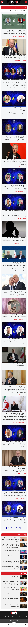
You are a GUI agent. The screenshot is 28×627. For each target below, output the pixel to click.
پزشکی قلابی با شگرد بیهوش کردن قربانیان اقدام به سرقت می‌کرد (11, 562)
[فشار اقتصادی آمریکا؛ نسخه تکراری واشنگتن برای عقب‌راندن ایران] (23, 589)
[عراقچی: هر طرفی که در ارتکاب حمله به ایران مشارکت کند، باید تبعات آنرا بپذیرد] (13, 99)
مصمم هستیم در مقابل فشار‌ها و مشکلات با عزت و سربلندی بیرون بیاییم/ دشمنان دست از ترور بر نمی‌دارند (10, 539)
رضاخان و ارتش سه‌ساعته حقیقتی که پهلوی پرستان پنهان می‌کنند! (11, 605)
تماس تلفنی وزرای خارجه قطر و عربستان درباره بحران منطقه (15, 315)
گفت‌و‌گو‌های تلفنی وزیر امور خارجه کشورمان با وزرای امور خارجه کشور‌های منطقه (14, 387)
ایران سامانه (12, 620)
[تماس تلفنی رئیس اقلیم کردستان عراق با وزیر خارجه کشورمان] (13, 483)
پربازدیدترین (8, 626)
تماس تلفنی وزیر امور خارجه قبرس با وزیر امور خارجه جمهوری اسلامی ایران (15, 211)
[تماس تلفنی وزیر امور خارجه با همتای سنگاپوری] (13, 330)
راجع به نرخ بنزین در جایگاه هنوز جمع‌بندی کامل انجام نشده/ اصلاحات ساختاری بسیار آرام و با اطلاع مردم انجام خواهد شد (10, 545)
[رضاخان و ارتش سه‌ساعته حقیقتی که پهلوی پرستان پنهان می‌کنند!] (23, 606)
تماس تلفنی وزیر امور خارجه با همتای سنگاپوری (17, 338)
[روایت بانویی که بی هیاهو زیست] (23, 577)
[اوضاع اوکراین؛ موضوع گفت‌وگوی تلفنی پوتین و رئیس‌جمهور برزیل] (13, 47)
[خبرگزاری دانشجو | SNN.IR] (14, 2)
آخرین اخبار (2, 626)
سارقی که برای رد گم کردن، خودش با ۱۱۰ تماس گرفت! (16, 237)
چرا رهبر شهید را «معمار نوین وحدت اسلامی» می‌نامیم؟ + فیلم (10, 594)
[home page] (14, 623)
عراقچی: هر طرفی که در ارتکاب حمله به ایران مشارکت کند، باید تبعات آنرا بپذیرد (14, 110)
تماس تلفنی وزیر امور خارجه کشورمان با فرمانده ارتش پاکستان (14, 136)
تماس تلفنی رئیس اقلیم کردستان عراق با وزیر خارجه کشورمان (14, 492)
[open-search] (2, 2)
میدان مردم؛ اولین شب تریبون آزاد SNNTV (11, 550)
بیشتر (4, 534)
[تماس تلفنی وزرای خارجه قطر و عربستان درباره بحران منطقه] (13, 306)
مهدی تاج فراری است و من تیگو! (13, 556)
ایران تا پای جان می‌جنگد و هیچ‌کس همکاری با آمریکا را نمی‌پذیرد (10, 567)
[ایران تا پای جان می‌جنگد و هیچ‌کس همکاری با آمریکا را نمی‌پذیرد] (23, 568)
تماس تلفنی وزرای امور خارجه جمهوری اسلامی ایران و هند (15, 441)
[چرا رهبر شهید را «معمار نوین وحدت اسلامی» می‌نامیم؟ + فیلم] (23, 594)
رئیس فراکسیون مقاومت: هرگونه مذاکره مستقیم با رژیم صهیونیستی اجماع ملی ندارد (15, 467)
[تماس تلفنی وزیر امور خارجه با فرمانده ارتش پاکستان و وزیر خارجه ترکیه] (13, 71)
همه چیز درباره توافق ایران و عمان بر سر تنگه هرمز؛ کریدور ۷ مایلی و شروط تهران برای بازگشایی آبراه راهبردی (11, 583)
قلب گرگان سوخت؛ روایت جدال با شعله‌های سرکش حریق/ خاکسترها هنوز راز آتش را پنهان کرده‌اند (10, 600)
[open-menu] (26, 2)
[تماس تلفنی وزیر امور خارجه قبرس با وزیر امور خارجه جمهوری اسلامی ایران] (13, 202)
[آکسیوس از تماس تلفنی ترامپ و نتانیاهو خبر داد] (13, 282)
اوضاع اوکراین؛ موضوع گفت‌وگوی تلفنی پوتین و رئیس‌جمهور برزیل (14, 55)
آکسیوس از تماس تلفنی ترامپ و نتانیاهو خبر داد (17, 291)
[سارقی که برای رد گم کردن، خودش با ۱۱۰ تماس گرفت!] (13, 229)
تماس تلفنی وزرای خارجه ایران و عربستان (18, 185)
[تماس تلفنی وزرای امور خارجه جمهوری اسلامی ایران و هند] (13, 433)
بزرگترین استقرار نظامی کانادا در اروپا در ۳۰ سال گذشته (16, 160)
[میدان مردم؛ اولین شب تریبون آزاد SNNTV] (23, 552)
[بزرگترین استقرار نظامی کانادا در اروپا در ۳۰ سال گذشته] (13, 151)
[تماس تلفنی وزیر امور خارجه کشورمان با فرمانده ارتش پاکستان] (13, 127)
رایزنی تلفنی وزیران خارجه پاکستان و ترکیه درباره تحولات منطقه (14, 30)
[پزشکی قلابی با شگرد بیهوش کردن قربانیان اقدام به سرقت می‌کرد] (23, 562)
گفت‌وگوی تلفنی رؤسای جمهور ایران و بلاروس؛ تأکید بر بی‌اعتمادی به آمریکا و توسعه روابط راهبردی (14, 414)
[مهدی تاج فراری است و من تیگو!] (23, 557)
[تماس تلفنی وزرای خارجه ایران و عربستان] (13, 176)
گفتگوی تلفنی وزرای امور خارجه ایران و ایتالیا (17, 517)
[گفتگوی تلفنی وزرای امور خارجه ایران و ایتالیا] (13, 509)
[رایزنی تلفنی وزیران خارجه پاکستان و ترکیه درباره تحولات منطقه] (13, 21)
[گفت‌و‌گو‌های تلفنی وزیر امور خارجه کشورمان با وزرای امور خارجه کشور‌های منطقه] (13, 377)
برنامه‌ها (19, 626)
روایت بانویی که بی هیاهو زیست (13, 576)
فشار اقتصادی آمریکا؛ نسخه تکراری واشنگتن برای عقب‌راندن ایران (11, 588)
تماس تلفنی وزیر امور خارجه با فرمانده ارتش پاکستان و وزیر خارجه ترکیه (14, 80)
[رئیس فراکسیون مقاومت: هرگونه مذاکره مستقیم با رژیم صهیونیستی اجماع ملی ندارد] (13, 458)
